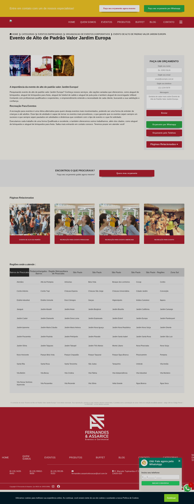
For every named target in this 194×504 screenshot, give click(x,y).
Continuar (171, 498)
